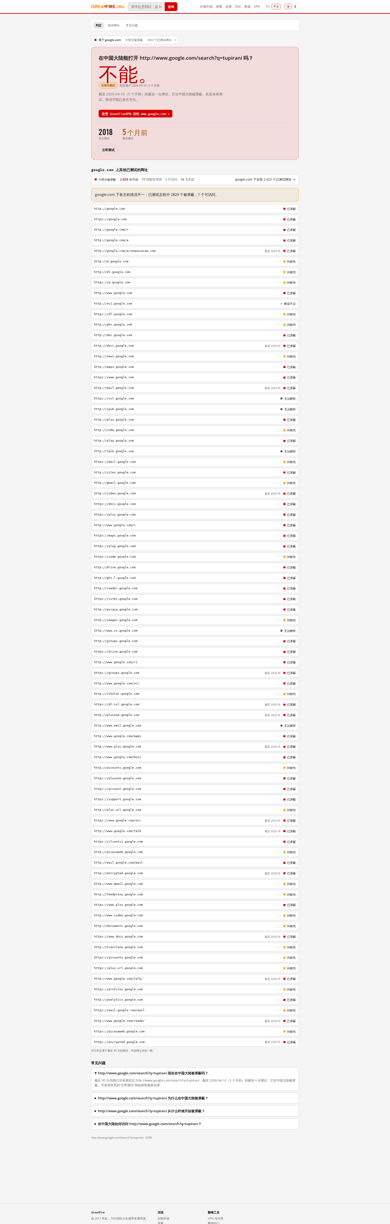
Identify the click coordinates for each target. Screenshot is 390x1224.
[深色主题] (295, 6)
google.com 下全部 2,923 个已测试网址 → (265, 179)
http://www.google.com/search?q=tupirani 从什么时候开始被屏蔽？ (151, 1111)
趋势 (228, 6)
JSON (149, 1137)
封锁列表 (206, 6)
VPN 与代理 (215, 1218)
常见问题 (132, 25)
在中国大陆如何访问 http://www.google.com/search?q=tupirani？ (150, 1124)
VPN (257, 6)
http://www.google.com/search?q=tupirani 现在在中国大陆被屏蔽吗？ (153, 1073)
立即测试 (108, 149)
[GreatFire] (107, 6)
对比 (238, 6)
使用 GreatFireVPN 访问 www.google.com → (135, 113)
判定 (99, 25)
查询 (171, 6)
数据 (247, 6)
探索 (219, 6)
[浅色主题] (288, 6)
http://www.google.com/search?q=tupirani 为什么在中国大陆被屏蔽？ (153, 1098)
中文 (276, 6)
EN (267, 6)
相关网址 (114, 25)
